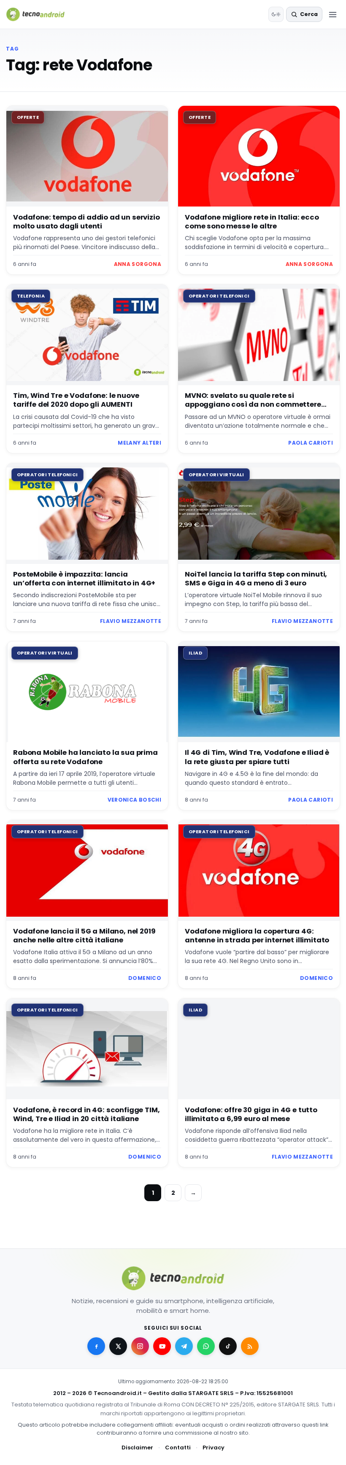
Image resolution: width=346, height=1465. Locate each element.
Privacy (213, 1448)
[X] (118, 1346)
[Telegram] (184, 1346)
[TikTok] (228, 1346)
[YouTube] (162, 1346)
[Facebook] (96, 1346)
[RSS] (250, 1346)
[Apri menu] (332, 14)
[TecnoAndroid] (41, 14)
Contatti (178, 1448)
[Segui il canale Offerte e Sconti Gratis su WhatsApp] (206, 1346)
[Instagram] (140, 1346)
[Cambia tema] (276, 14)
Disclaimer (137, 1448)
